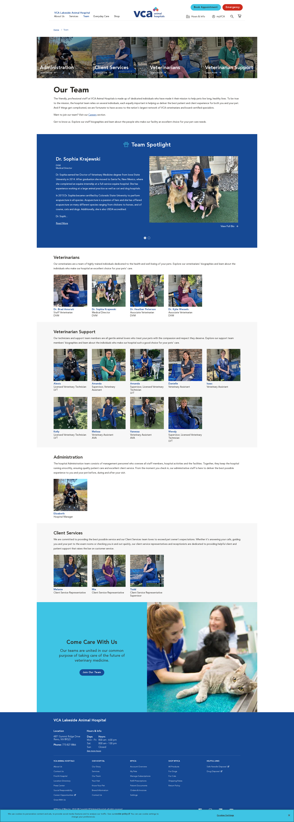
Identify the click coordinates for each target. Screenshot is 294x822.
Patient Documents (138, 786)
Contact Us (59, 771)
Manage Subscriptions (140, 776)
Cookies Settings (225, 815)
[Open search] (233, 16)
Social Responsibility (63, 790)
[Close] (289, 815)
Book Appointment (206, 7)
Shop (117, 16)
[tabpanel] (147, 193)
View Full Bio (228, 226)
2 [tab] (149, 238)
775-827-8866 (69, 745)
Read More (62, 223)
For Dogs (172, 771)
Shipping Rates (175, 781)
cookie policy (122, 814)
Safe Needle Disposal (217, 767)
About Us (59, 16)
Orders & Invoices (138, 790)
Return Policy (174, 786)
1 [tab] (145, 238)
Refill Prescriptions (138, 781)
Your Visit (96, 781)
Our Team (96, 776)
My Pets (133, 771)
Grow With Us (60, 800)
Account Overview (138, 767)
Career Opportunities (64, 796)
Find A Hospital (60, 776)
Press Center (59, 786)
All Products (173, 767)
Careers (92, 115)
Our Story (96, 767)
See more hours (94, 751)
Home (56, 30)
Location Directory (62, 781)
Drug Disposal (214, 772)
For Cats (172, 776)
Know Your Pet (98, 786)
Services (73, 16)
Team (86, 16)
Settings (134, 795)
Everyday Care (101, 16)
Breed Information (100, 790)
